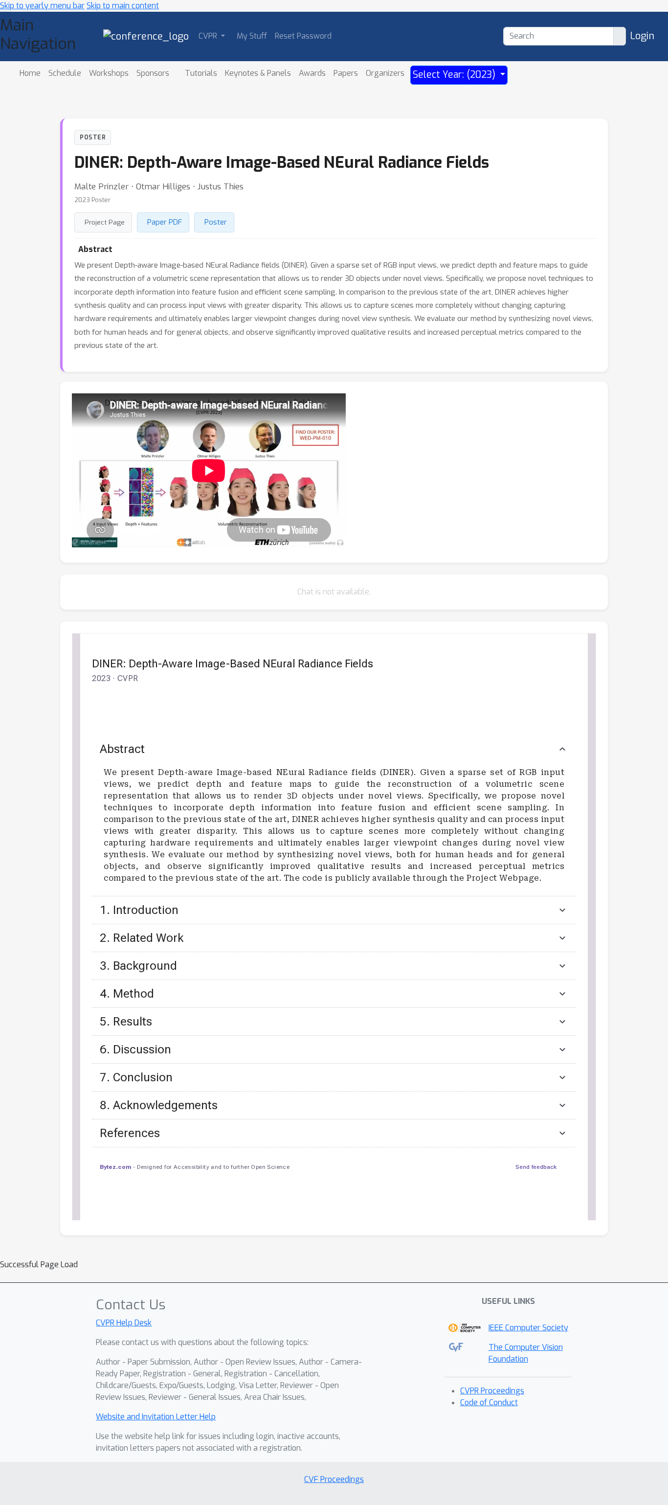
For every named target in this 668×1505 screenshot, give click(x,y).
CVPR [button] (209, 36)
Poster (215, 222)
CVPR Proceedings (492, 1391)
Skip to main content (123, 5)
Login (642, 36)
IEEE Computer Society (528, 1328)
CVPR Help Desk (124, 1323)
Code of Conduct (489, 1402)
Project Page (105, 222)
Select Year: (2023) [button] (455, 74)
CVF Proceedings (334, 1479)
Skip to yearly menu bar (42, 5)
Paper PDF (164, 222)
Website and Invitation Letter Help (156, 1417)
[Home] (146, 36)
